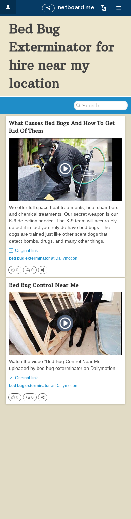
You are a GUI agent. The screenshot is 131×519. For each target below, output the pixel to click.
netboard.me (76, 7)
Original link (26, 250)
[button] (103, 8)
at (43, 258)
